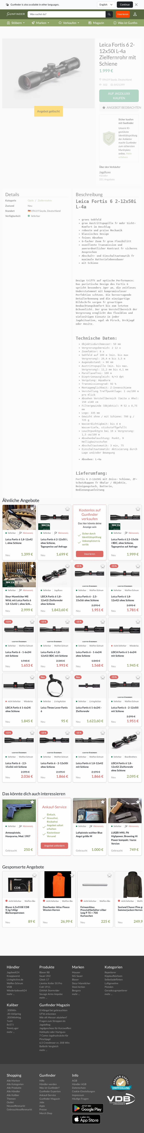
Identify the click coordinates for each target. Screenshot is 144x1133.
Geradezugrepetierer (116, 990)
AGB (74, 1080)
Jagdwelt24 (13, 972)
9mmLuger (13, 1028)
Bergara (76, 990)
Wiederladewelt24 (17, 990)
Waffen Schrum (15, 983)
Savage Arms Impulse (51, 994)
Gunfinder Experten (50, 1091)
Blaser (75, 979)
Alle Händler (13, 1091)
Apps (42, 1105)
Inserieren (122, 14)
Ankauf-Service (47, 1095)
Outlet (10, 1102)
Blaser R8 (44, 972)
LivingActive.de (15, 979)
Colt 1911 (44, 986)
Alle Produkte (14, 1087)
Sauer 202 (45, 975)
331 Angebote (107, 179)
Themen (11, 1098)
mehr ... (11, 994)
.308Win (11, 1010)
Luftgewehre (111, 983)
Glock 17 (44, 979)
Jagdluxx (105, 172)
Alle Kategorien (15, 1084)
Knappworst (13, 975)
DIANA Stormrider (49, 990)
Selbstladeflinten (114, 979)
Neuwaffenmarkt (16, 1105)
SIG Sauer (77, 975)
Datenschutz (79, 1087)
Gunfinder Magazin (49, 1098)
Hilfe (41, 1080)
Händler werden (48, 1084)
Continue (125, 4)
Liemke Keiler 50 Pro (50, 983)
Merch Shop (45, 1113)
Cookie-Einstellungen (83, 1091)
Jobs (41, 1102)
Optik (31, 200)
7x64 (10, 1020)
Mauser (76, 972)
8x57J (10, 1024)
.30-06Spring (14, 1013)
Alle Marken (13, 1080)
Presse (43, 1109)
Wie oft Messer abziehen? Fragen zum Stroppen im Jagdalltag (53, 1021)
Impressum (78, 1095)
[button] (133, 14)
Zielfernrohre (45, 200)
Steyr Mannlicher (81, 983)
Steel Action (78, 986)
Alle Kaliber (13, 1095)
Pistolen (109, 986)
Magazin (98, 23)
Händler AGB (79, 1084)
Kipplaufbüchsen (113, 975)
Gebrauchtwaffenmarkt (19, 1109)
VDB (9, 986)
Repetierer (110, 972)
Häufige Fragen (80, 1098)
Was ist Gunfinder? (49, 1087)
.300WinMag (14, 1017)
